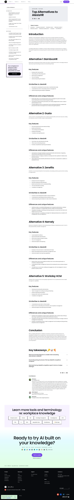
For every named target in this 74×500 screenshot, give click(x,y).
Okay (15, 496)
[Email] (33, 18)
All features (6, 478)
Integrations (7, 477)
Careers (45, 474)
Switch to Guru (46, 481)
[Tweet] (37, 18)
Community (20, 480)
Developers (20, 478)
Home (6, 465)
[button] (11, 2)
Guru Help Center (34, 474)
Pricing (29, 1)
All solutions (7, 480)
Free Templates (47, 483)
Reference (9, 465)
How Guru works (7, 475)
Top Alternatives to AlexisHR (23, 465)
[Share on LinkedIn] (35, 18)
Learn (19, 474)
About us (46, 475)
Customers (20, 475)
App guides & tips (15, 465)
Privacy (20, 495)
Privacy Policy (9, 497)
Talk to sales (66, 1)
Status (32, 475)
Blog (18, 482)
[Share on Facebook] (39, 18)
